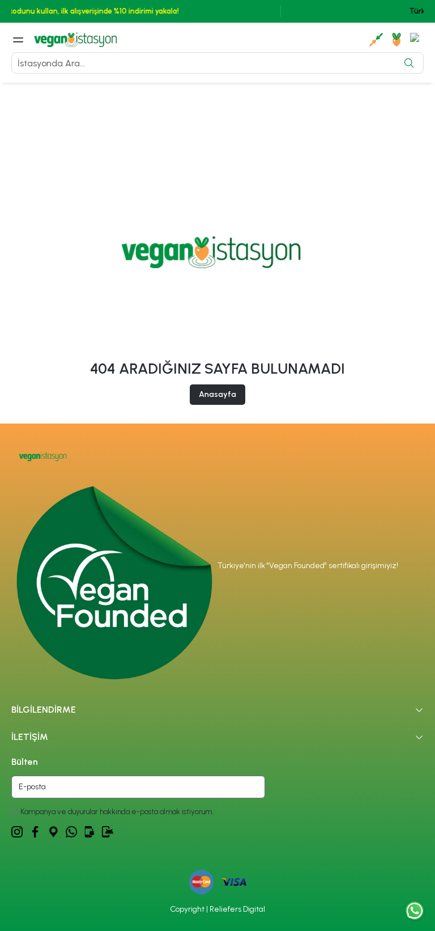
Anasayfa (217, 394)
